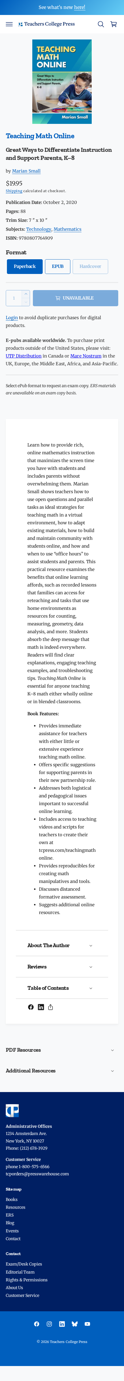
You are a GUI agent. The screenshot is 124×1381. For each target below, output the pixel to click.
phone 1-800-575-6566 (27, 1166)
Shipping (14, 191)
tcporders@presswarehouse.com (37, 1173)
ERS (10, 1215)
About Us (14, 1287)
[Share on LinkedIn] (40, 1007)
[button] (9, 24)
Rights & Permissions (27, 1279)
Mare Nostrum (85, 356)
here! (79, 7)
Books (12, 1199)
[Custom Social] (74, 1324)
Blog (10, 1222)
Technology (38, 229)
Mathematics (67, 229)
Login (12, 317)
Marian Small (26, 171)
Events (12, 1231)
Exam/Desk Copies (24, 1264)
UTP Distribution (24, 356)
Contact (13, 1238)
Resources (15, 1207)
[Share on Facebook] (30, 1007)
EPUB (57, 266)
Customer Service (22, 1295)
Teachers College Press (68, 1342)
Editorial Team (20, 1272)
